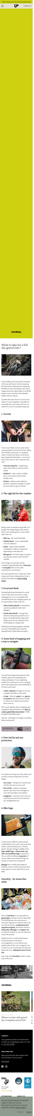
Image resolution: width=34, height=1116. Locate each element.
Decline (20, 1112)
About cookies (20, 1108)
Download (5, 1061)
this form (15, 1042)
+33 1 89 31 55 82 (8, 1044)
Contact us (27, 6)
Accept (28, 1112)
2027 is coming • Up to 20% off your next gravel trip (16, 2)
